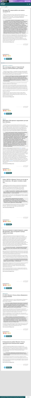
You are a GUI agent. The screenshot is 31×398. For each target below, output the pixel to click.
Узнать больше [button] (22, 397)
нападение (11, 160)
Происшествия (5, 65)
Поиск (27, 4)
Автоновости (10, 65)
